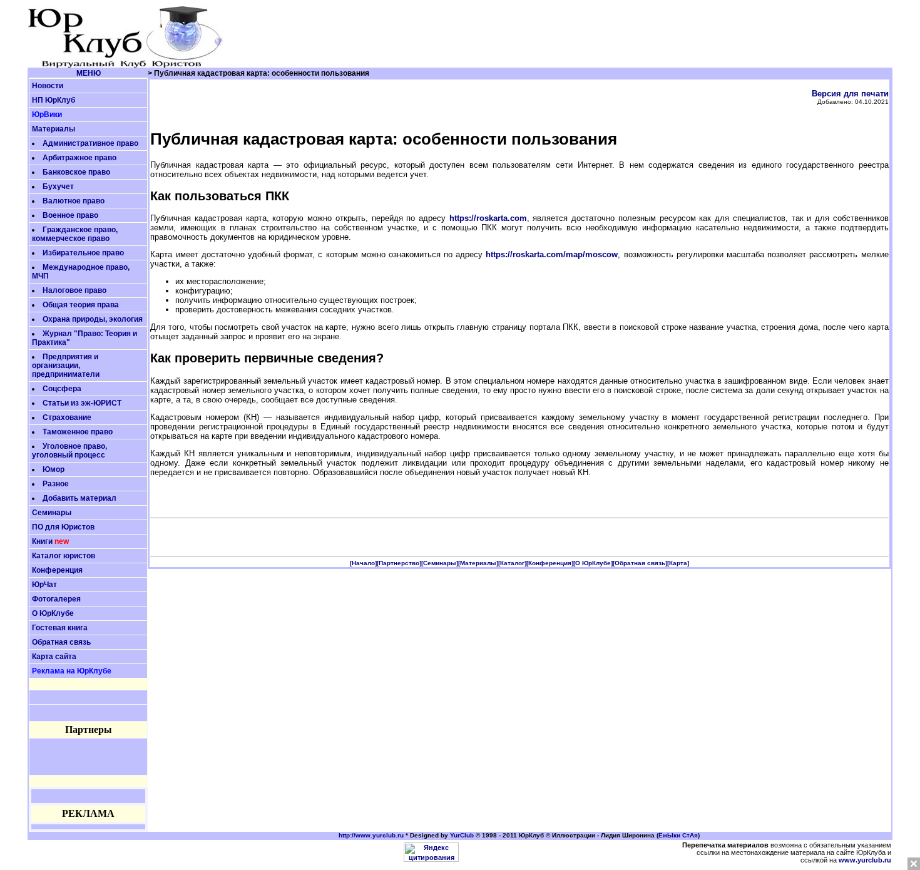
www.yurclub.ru (865, 860)
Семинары (51, 512)
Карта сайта (54, 656)
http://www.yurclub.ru (371, 835)
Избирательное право (83, 252)
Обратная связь (61, 642)
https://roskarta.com (488, 218)
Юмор (53, 469)
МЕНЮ (88, 73)
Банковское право (76, 172)
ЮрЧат (44, 584)
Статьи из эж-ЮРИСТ (82, 403)
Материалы (53, 129)
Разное (56, 483)
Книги (42, 541)
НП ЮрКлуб (53, 100)
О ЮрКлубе (53, 613)
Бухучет (58, 186)
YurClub (462, 835)
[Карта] (678, 563)
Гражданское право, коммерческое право (75, 234)
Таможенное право (78, 431)
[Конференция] (549, 563)
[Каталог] (512, 563)
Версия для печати (850, 93)
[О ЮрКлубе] (593, 563)
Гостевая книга (60, 627)
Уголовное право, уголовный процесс (69, 450)
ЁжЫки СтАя (678, 835)
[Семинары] (439, 563)
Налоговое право (74, 290)
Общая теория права (81, 304)
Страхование (67, 417)
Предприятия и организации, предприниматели (66, 365)
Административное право (90, 143)
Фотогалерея (56, 599)
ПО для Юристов (63, 527)
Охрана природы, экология (93, 319)
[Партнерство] (399, 563)
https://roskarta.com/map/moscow (552, 254)
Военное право (70, 215)
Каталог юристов (63, 555)
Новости (47, 85)
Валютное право (74, 201)
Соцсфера (62, 388)
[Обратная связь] (640, 563)
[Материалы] (478, 563)
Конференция (57, 570)
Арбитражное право (79, 157)
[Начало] (363, 563)
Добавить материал (79, 498)
